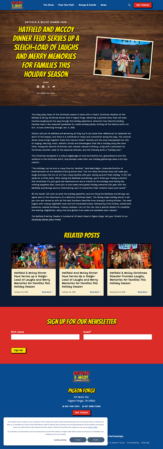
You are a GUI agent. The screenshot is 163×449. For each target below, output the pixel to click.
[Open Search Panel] (129, 5)
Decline (96, 440)
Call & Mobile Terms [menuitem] (115, 443)
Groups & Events (87, 5)
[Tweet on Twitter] (48, 86)
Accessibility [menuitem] (133, 443)
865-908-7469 (72, 406)
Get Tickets (81, 413)
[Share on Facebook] (43, 86)
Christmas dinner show (43, 220)
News (103, 5)
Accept (78, 440)
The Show (48, 5)
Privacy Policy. (93, 427)
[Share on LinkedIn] (37, 86)
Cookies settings (60, 440)
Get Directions (92, 406)
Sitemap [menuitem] (145, 443)
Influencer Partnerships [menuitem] (110, 436)
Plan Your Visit (66, 5)
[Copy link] (53, 86)
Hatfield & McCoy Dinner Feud (46, 22)
